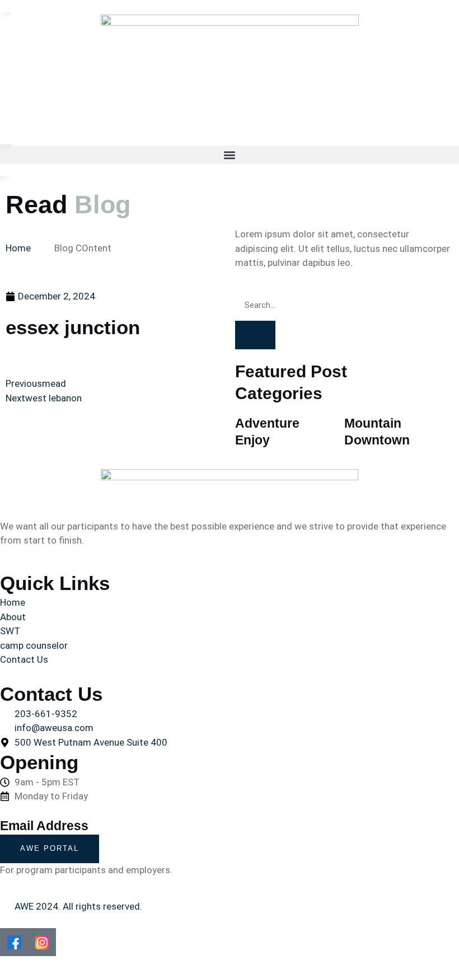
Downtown (377, 440)
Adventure (267, 423)
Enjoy (252, 440)
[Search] (255, 335)
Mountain (372, 423)
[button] (229, 155)
